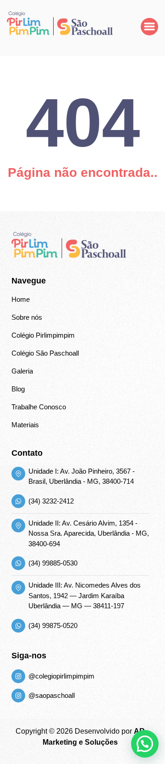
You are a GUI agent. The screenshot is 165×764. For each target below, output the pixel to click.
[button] (145, 744)
